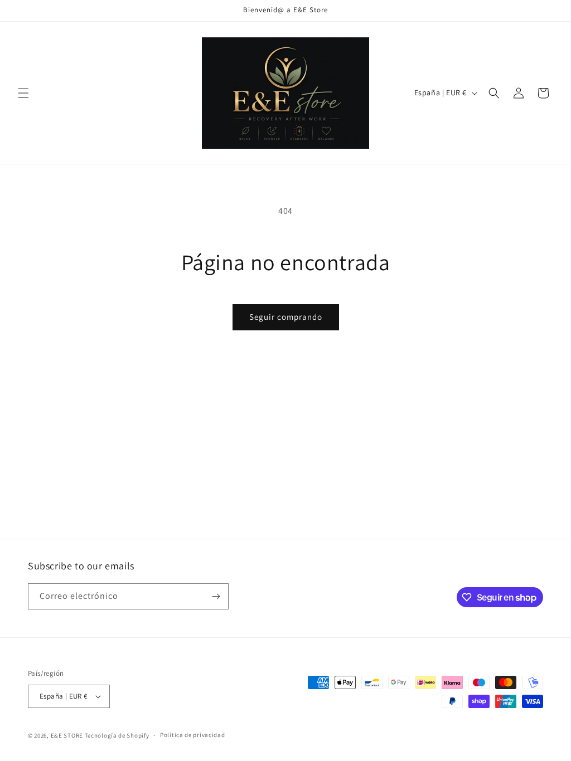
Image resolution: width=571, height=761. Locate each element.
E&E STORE (67, 735)
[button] (23, 93)
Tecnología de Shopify (117, 735)
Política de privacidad (192, 735)
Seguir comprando (285, 316)
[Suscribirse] (216, 596)
